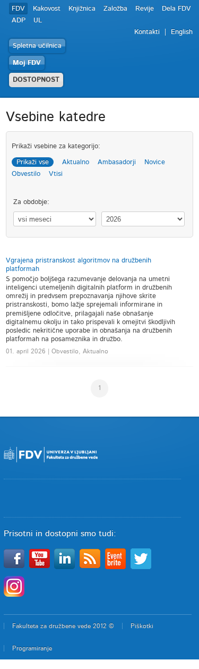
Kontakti (147, 32)
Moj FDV (27, 63)
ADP (18, 20)
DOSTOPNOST (36, 80)
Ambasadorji (117, 162)
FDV (18, 8)
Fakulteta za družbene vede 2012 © (63, 626)
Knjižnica (82, 8)
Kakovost (46, 8)
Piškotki (142, 626)
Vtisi (56, 174)
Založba (115, 8)
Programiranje (32, 648)
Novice (154, 162)
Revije (144, 8)
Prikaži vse (32, 162)
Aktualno (75, 162)
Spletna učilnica (37, 46)
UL (37, 20)
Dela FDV (176, 8)
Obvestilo (26, 174)
